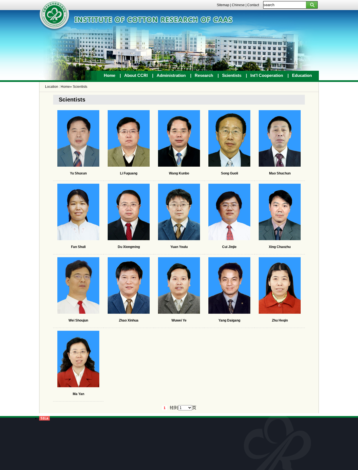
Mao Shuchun (280, 173)
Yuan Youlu (179, 247)
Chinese (238, 5)
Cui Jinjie (229, 247)
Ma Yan (78, 394)
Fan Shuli (78, 247)
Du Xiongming (129, 247)
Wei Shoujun (78, 320)
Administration (171, 75)
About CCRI (136, 75)
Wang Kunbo (179, 173)
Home (109, 75)
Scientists (231, 75)
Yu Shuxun (78, 173)
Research (204, 75)
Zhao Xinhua (128, 320)
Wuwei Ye (179, 320)
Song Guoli (229, 173)
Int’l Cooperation (266, 75)
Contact (253, 5)
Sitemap (223, 5)
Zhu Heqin (280, 320)
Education (302, 75)
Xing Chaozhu (280, 247)
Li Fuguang (128, 173)
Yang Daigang (229, 320)
